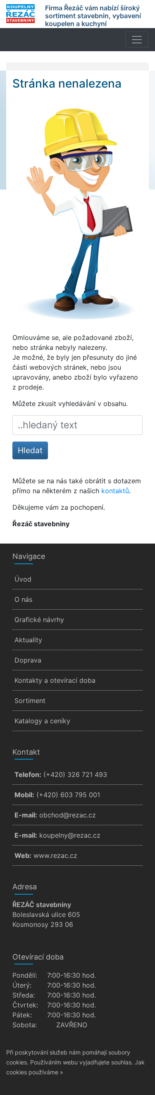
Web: (22, 855)
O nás (23, 599)
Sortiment (29, 700)
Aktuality (28, 640)
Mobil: (24, 795)
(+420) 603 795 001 (68, 795)
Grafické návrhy (39, 619)
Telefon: (27, 774)
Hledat (30, 450)
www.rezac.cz (55, 855)
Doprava (27, 660)
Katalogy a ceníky (42, 721)
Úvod (22, 579)
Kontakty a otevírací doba (54, 680)
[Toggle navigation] (136, 39)
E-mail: (25, 815)
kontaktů (115, 491)
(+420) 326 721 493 (75, 774)
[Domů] (20, 13)
